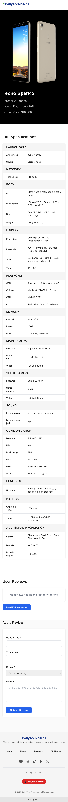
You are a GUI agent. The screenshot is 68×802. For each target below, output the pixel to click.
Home (9, 751)
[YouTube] (21, 761)
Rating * (10, 667)
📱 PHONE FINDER (34, 781)
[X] (47, 761)
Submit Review (19, 710)
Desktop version (34, 799)
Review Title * (13, 637)
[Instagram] (28, 761)
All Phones (56, 751)
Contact (39, 772)
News (23, 751)
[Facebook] (41, 761)
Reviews (38, 751)
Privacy (29, 772)
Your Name (12, 652)
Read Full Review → (16, 607)
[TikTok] (34, 761)
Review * (11, 681)
